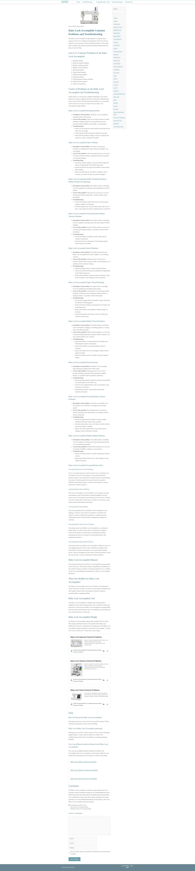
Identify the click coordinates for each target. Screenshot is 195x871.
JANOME (116, 69)
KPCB (115, 79)
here (78, 566)
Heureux (116, 54)
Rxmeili (115, 109)
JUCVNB (116, 73)
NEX (115, 100)
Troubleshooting (87, 2)
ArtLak (115, 21)
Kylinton (116, 82)
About (131, 865)
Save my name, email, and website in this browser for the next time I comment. (90, 853)
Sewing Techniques (117, 2)
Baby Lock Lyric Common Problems (79, 807)
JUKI (115, 76)
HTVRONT (117, 63)
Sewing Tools (129, 2)
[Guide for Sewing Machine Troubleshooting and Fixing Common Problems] (64, 2)
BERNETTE (117, 30)
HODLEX (116, 60)
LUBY (115, 88)
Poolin (115, 106)
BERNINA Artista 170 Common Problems (81, 808)
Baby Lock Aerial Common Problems (83, 779)
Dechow (115, 42)
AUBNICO (116, 24)
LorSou (115, 85)
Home (78, 2)
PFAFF (115, 103)
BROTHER (116, 36)
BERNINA (116, 33)
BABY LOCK (82, 805)
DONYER (116, 45)
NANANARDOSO (119, 94)
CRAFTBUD (117, 39)
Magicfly (116, 91)
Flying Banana (117, 51)
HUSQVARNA (118, 66)
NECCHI (116, 97)
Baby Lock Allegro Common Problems (84, 770)
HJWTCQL (116, 57)
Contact (123, 865)
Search (115, 9)
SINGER (116, 123)
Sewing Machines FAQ (103, 2)
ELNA (115, 48)
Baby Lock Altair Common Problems (83, 762)
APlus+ (115, 18)
